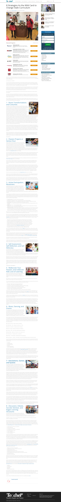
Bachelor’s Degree (45, 66)
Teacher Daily (43, 54)
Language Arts (43, 58)
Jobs (41, 1)
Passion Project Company (9, 158)
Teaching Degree (18, 1)
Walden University (16, 54)
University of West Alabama (18, 68)
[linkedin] (47, 1)
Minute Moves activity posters (20, 225)
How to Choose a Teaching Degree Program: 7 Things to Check (49, 18)
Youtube (24, 295)
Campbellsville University (17, 64)
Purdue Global (15, 60)
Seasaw (28, 291)
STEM (42, 59)
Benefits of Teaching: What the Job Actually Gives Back (50, 14)
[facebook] (48, 1)
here (29, 475)
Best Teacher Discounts (45, 79)
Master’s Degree (44, 67)
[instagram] (51, 1)
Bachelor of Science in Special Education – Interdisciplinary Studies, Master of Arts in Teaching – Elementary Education (20, 46)
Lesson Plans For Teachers (45, 77)
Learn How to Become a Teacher (46, 75)
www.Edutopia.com (29, 444)
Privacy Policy (14, 500)
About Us (34, 495)
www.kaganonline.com (9, 463)
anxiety (22, 235)
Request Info (34, 56)
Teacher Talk (43, 60)
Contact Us (29, 496)
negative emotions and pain (28, 234)
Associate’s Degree (45, 65)
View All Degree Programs (46, 69)
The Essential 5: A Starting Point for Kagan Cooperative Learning (26, 463)
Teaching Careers (44, 76)
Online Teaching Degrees (45, 73)
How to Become (24, 1)
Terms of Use (18, 500)
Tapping (23, 228)
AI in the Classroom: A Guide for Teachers (49, 26)
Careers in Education (31, 1)
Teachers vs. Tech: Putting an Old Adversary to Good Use (49, 22)
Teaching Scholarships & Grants (46, 78)
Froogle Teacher (44, 57)
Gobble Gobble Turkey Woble (24, 349)
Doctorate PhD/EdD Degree (46, 68)
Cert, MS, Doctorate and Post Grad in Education (23, 74)
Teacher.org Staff (14, 10)
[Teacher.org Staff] (9, 480)
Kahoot (31, 387)
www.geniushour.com (13, 150)
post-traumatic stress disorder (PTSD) (32, 235)
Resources (37, 1)
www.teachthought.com (10, 424)
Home (28, 495)
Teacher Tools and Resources (46, 80)
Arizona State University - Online (19, 49)
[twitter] (50, 1)
